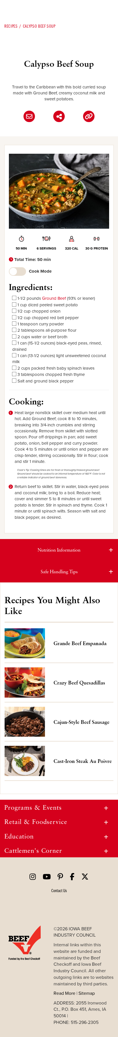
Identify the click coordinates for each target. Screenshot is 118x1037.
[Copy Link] (89, 116)
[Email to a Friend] (29, 116)
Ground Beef (54, 298)
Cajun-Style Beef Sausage (81, 722)
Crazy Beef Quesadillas (79, 682)
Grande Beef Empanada (80, 643)
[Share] (59, 116)
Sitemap (86, 993)
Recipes (10, 26)
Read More (64, 993)
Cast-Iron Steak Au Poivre (83, 761)
